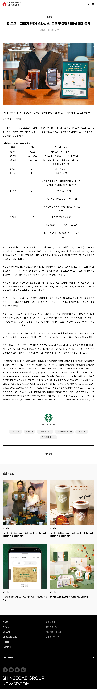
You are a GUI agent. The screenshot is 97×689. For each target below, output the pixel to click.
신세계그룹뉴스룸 (49, 437)
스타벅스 (30, 432)
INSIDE (6, 627)
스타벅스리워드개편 (65, 432)
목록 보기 (48, 454)
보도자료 (48, 17)
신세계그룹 (82, 432)
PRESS (6, 622)
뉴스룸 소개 (50, 622)
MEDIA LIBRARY (10, 637)
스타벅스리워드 (46, 432)
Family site (8, 658)
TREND (6, 642)
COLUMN (7, 632)
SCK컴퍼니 (16, 432)
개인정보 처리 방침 (53, 632)
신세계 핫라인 (51, 627)
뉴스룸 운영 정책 (52, 637)
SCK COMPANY (54, 30)
